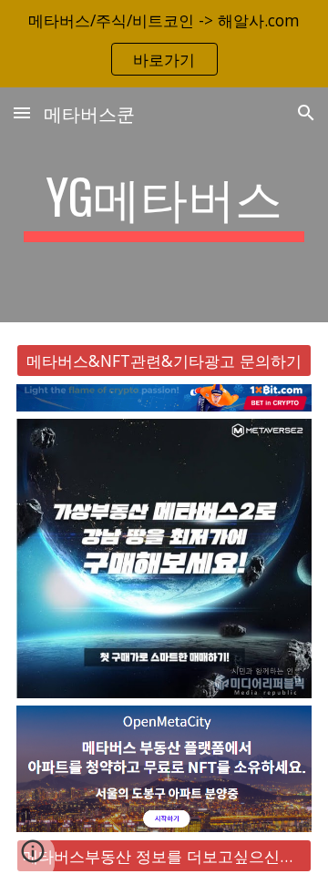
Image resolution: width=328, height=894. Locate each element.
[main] (164, 204)
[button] (22, 112)
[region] (164, 43)
